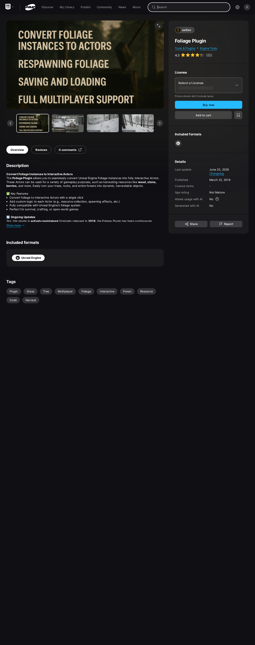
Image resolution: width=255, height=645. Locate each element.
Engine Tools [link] (208, 48)
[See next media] (160, 123)
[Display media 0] (33, 123)
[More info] (217, 199)
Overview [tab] (17, 149)
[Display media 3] (138, 123)
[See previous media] (10, 123)
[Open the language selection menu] (237, 7)
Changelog (216, 173)
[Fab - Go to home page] (30, 7)
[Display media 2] (103, 123)
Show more (13, 225)
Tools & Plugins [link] (185, 48)
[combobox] (191, 7)
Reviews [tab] (41, 149)
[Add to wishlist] (238, 115)
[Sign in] (247, 7)
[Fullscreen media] (159, 26)
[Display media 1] (68, 123)
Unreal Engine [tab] (31, 257)
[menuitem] (47, 7)
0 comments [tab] (67, 149)
